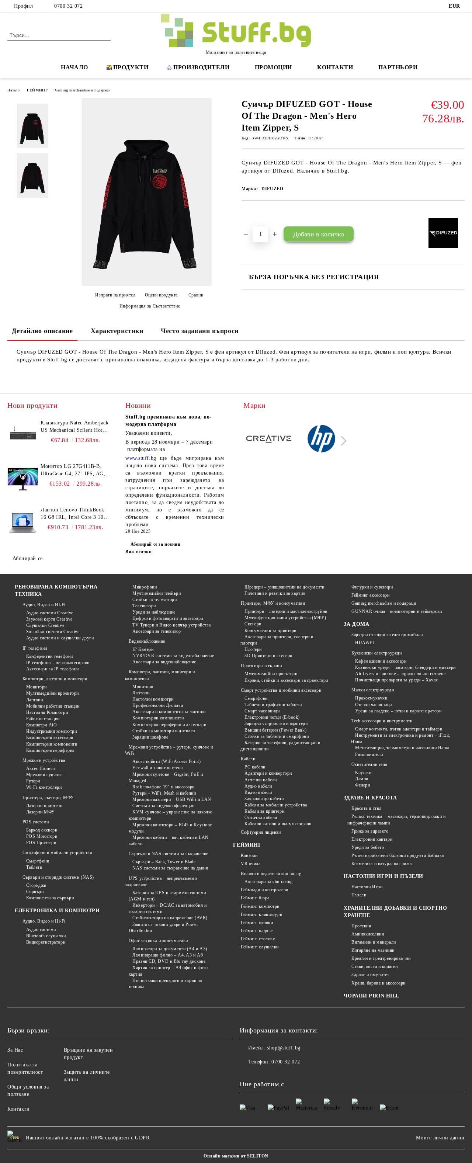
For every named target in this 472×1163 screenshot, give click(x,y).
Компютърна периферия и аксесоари (169, 724)
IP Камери (142, 649)
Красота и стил (366, 808)
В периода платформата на (169, 445)
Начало (13, 90)
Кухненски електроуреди (376, 653)
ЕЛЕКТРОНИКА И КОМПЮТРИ (57, 910)
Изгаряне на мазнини (372, 950)
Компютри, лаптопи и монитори (54, 678)
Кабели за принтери (264, 811)
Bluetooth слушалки (46, 935)
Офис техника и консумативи (158, 940)
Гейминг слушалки (260, 947)
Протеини (361, 925)
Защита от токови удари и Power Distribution (163, 927)
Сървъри (35, 891)
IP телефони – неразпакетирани (58, 662)
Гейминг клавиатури (261, 914)
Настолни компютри (153, 699)
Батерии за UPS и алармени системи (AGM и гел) (167, 896)
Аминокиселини (367, 934)
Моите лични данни (440, 1138)
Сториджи (36, 885)
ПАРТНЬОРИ (398, 67)
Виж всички (138, 551)
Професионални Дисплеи (157, 705)
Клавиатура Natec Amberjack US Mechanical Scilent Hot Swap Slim (75, 427)
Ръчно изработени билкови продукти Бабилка (397, 855)
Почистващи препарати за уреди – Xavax (396, 680)
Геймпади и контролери (264, 889)
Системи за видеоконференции (163, 805)
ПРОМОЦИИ (273, 67)
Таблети (34, 867)
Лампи (361, 778)
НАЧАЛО (74, 67)
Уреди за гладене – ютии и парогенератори (398, 711)
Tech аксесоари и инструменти (381, 720)
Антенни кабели (260, 779)
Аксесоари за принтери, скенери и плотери (276, 640)
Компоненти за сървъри (50, 897)
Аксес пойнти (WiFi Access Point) (166, 761)
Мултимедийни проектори (52, 693)
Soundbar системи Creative (53, 631)
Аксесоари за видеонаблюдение (164, 661)
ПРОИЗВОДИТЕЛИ (201, 67)
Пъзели (358, 895)
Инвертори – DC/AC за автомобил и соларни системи (167, 908)
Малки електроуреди (372, 689)
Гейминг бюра (255, 897)
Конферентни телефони (49, 656)
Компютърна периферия (50, 750)
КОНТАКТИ (335, 67)
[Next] (342, 441)
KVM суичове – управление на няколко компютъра (171, 815)
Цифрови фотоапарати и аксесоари (167, 618)
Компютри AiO (41, 725)
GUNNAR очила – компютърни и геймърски (396, 611)
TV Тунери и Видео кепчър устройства (171, 625)
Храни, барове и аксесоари (378, 983)
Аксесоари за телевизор (156, 631)
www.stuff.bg (140, 458)
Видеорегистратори (45, 942)
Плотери (252, 649)
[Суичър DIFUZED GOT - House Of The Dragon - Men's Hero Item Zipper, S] (32, 126)
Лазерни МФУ (40, 812)
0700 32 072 (68, 6)
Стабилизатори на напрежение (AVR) (169, 917)
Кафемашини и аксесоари (380, 661)
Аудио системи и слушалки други (60, 637)
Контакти (18, 1109)
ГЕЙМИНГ (37, 90)
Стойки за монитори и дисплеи (163, 730)
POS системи (35, 821)
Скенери (252, 623)
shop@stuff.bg (283, 1048)
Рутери (33, 781)
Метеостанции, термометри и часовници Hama (402, 747)
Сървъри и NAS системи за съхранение (168, 853)
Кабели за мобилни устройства (275, 805)
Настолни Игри (366, 886)
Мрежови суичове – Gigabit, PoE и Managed (166, 777)
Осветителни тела (369, 764)
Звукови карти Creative (49, 619)
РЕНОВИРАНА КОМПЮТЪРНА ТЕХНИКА (56, 590)
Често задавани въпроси (199, 330)
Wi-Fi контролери (44, 787)
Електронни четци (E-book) (272, 717)
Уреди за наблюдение (154, 612)
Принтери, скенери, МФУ (48, 797)
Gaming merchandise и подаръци (82, 90)
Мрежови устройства (43, 760)
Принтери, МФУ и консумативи (273, 603)
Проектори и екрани (261, 665)
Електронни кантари (371, 839)
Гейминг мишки (257, 922)
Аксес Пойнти (40, 768)
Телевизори (144, 605)
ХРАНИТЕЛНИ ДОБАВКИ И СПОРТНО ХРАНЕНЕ (395, 911)
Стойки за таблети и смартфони (276, 736)
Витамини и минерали (373, 942)
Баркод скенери (41, 830)
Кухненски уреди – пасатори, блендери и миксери (405, 667)
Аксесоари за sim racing (268, 881)
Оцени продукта (161, 295)
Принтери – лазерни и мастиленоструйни (285, 611)
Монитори (36, 687)
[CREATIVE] (268, 439)
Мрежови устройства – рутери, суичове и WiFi (169, 750)
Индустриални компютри (51, 731)
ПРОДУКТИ (130, 67)
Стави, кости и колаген (374, 966)
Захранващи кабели (264, 798)
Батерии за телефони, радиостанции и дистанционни (280, 745)
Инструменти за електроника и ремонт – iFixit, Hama (400, 738)
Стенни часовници (373, 704)
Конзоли (249, 855)
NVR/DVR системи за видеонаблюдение (173, 655)
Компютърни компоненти (51, 744)
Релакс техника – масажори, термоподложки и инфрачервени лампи (396, 819)
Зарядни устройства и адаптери (276, 723)
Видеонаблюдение (147, 641)
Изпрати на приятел (115, 295)
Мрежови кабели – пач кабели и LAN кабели (169, 840)
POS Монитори (41, 836)
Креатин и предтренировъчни (380, 958)
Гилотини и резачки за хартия (274, 593)
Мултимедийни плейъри (156, 593)
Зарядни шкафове (150, 737)
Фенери (362, 785)
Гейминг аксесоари (370, 595)
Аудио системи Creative (49, 612)
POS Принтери (41, 842)
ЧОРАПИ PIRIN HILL (371, 996)
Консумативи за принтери (270, 630)
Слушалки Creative (45, 625)
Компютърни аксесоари (49, 737)
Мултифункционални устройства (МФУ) (285, 617)
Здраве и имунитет (370, 974)
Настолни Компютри (47, 712)
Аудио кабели (258, 786)
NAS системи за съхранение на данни (170, 868)
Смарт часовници (262, 711)
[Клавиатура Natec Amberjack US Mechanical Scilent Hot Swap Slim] (22, 435)
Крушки (363, 772)
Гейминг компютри (260, 906)
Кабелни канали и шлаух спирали (277, 823)
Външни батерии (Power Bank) (275, 730)
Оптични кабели (260, 817)
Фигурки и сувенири (372, 587)
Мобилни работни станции (52, 706)
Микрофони (144, 587)
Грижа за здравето (369, 831)
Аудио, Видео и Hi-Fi (44, 604)
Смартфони (37, 861)
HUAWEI (364, 642)
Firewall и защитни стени (157, 767)
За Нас (15, 1050)
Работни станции (43, 718)
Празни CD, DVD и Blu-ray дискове (168, 961)
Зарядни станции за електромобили (387, 634)
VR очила (250, 863)
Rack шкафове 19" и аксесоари (163, 786)
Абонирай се (28, 558)
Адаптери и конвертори (268, 773)
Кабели (248, 758)
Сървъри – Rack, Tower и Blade (163, 861)
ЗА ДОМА (356, 624)
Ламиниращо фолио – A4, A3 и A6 (167, 955)
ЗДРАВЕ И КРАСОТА (370, 798)
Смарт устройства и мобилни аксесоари (281, 690)
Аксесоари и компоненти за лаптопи (168, 711)
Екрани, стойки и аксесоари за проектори (286, 680)
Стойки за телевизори (154, 599)
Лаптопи (34, 699)
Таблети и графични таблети (273, 704)
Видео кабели (258, 792)
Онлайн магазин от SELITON (236, 1156)
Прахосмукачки (371, 698)
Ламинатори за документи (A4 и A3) (169, 948)
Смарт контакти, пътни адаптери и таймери (398, 729)
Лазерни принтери (44, 805)
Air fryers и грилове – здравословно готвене (400, 673)
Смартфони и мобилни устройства (57, 852)
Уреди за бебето (367, 847)
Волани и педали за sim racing (271, 873)
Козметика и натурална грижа (381, 863)
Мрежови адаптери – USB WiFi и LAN (171, 799)
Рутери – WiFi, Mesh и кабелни (164, 793)
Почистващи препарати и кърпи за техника (165, 983)
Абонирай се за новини (155, 544)
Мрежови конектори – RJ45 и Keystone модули (170, 828)
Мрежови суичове (44, 774)
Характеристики (117, 330)
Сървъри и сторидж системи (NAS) (58, 877)
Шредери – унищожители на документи (284, 587)
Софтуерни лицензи (261, 832)
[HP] (321, 439)
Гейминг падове (257, 930)
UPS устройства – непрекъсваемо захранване (161, 881)
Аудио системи (41, 929)
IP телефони (34, 648)
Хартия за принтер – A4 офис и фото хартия (168, 970)
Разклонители (369, 754)
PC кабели (255, 767)
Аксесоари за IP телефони (52, 668)
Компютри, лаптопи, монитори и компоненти (160, 675)
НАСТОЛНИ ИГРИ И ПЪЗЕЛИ (383, 876)
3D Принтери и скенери (268, 655)
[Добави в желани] (255, 213)
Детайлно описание (42, 330)
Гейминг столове (258, 938)
